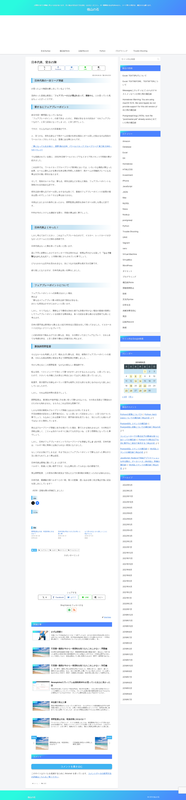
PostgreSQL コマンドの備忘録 (133, 423)
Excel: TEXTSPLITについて (135, 75)
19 (131, 386)
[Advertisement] (93, 31)
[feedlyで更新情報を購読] (69, 610)
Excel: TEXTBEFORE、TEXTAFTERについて (140, 83)
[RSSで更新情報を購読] (74, 610)
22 (145, 386)
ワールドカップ (74, 550)
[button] (98, 68)
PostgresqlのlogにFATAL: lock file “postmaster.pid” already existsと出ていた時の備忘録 (140, 119)
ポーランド (63, 550)
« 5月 (124, 397)
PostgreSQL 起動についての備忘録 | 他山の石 (140, 427)
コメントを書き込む (72, 766)
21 (140, 386)
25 (126, 390)
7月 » (131, 397)
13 (136, 381)
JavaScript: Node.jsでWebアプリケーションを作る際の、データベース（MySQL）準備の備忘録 (140, 461)
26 (131, 390)
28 (140, 390)
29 (145, 390)
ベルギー (54, 550)
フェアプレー (44, 550)
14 (140, 381)
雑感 (35, 550)
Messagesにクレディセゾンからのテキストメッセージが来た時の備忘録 (140, 92)
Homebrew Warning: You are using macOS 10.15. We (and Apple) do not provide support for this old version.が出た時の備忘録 (140, 104)
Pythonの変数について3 (131, 414)
